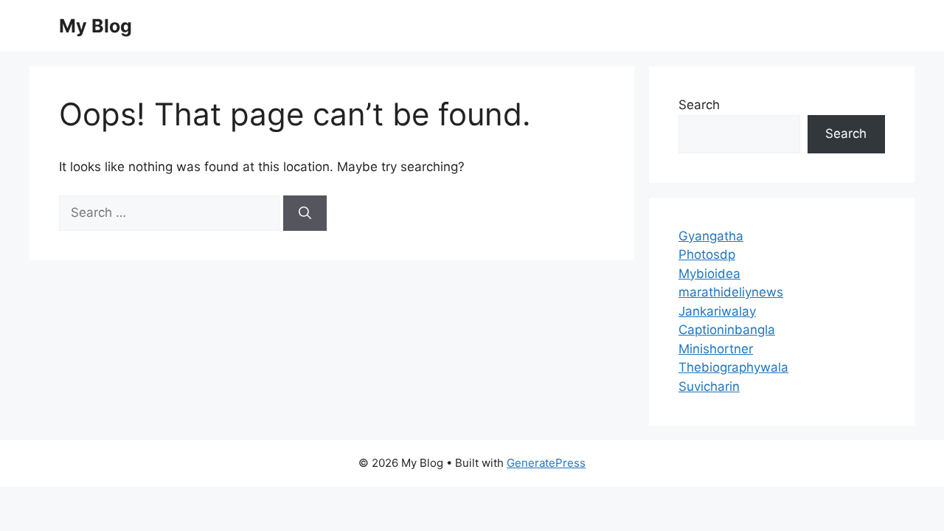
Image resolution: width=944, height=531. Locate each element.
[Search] (305, 213)
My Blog (95, 26)
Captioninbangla (726, 329)
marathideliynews (730, 292)
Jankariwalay (717, 311)
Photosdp (706, 254)
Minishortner (715, 348)
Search (699, 104)
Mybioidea (709, 273)
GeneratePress (546, 463)
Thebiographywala (733, 367)
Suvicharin (709, 386)
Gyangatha (710, 236)
